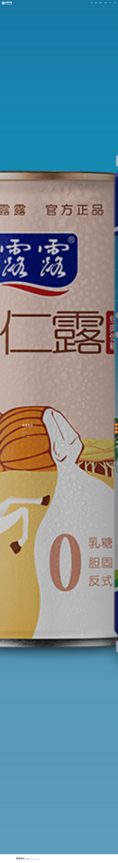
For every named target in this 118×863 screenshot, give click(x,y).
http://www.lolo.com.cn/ (35, 859)
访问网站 (28, 436)
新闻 (106, 2)
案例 (96, 2)
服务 (101, 2)
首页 (91, 2)
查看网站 (27, 859)
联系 (115, 2)
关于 (110, 2)
